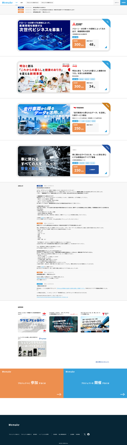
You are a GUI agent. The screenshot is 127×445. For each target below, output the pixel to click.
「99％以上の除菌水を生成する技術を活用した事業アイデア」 (70, 288)
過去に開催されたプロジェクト (102, 362)
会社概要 (72, 434)
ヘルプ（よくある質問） (44, 434)
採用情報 (78, 434)
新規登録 (124, 2)
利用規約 (55, 434)
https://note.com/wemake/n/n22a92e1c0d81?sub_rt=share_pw (52, 297)
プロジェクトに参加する (14, 434)
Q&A (22, 2)
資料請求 (35, 434)
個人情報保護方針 (62, 434)
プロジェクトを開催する (26, 434)
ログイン (117, 2)
